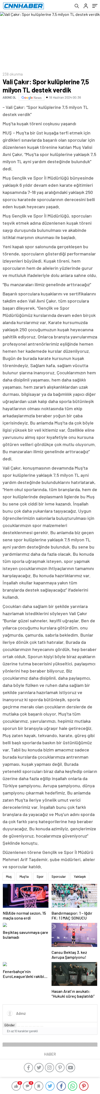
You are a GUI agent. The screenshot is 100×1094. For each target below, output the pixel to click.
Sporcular (59, 876)
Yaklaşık (80, 876)
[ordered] (30, 1026)
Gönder (9, 1025)
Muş (9, 876)
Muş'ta (24, 876)
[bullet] (34, 1026)
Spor (40, 876)
